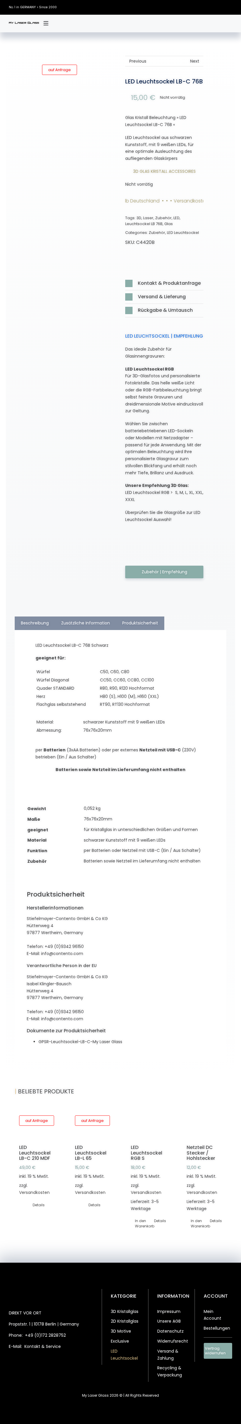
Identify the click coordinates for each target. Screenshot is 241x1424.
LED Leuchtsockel (183, 232)
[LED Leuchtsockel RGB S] (148, 1124)
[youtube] (230, 7)
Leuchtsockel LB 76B (144, 224)
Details (39, 1204)
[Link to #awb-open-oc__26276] (45, 23)
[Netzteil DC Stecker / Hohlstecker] (204, 1124)
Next (194, 61)
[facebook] (195, 7)
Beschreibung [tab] (35, 623)
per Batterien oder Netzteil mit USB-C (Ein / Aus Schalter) (142, 850)
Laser (148, 218)
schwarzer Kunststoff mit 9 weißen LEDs (124, 840)
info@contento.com (62, 953)
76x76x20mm (98, 819)
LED (176, 218)
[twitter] (204, 7)
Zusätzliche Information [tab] (85, 623)
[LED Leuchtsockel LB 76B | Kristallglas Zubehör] (77, 111)
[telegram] (65, 1361)
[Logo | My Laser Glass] (24, 24)
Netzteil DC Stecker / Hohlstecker (201, 1153)
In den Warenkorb (141, 1223)
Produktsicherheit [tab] (140, 623)
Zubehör (163, 218)
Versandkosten (34, 1192)
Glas (168, 224)
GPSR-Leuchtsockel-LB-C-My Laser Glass (80, 1042)
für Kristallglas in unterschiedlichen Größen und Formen (141, 829)
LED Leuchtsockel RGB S (146, 1153)
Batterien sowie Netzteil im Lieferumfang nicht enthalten (142, 861)
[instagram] (213, 7)
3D (138, 218)
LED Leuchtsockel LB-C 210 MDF (35, 1153)
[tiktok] (221, 7)
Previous (137, 61)
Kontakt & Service (42, 1346)
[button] (164, 283)
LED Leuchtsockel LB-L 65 (90, 1153)
